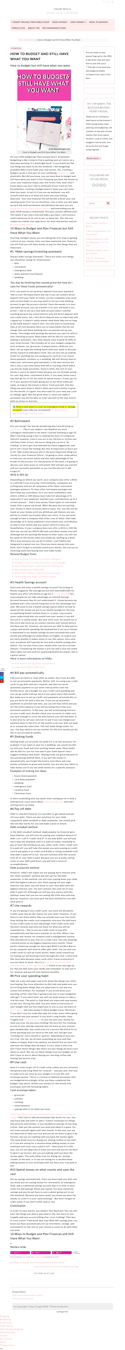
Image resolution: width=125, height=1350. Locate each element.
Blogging (4, 1316)
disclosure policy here (21, 224)
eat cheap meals (32, 1019)
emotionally (63, 173)
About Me (34, 28)
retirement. (16, 429)
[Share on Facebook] (2, 674)
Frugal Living (7, 1345)
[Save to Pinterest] (2, 681)
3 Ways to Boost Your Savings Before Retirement (38, 1262)
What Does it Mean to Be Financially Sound (37, 573)
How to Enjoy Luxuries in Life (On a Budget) (37, 559)
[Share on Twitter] (2, 677)
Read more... (93, 158)
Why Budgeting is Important (29, 569)
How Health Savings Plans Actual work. (35, 663)
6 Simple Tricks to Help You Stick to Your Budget (40, 562)
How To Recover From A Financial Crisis (55, 1266)
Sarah (38, 1257)
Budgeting (31, 40)
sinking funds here (53, 801)
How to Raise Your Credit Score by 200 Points (38, 566)
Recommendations (54, 28)
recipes (4, 1335)
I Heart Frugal (62, 9)
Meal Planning (98, 22)
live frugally (16, 1010)
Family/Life (18, 28)
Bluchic (64, 1306)
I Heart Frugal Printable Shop (31, 22)
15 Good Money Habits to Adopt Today (35, 576)
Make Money (60, 22)
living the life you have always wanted (30, 208)
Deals (3, 1342)
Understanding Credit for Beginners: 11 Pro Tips (97, 242)
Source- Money (61, 594)
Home (21, 40)
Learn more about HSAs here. (30, 667)
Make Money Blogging (11, 1329)
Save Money (77, 22)
